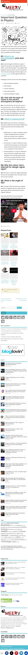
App (5, 523)
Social (3, 313)
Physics (8, 226)
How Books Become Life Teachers (14, 264)
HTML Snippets (8, 650)
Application (10, 523)
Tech (26, 539)
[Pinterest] (16, 653)
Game (12, 529)
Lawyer (21, 533)
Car (11, 525)
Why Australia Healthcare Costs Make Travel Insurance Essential (15, 384)
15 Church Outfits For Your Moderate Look (11, 331)
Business (5, 525)
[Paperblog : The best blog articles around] (16, 602)
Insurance (9, 533)
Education (4, 226)
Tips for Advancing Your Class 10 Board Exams (13, 247)
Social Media (15, 539)
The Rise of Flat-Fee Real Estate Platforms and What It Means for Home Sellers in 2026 (16, 437)
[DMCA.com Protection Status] (6, 602)
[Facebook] (7, 653)
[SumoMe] (26, 653)
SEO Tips (22, 538)
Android (2, 523)
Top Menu (6, 1)
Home (22, 531)
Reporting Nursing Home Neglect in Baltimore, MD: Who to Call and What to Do (15, 479)
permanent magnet (6, 73)
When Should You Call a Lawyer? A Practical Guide (14, 423)
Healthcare (10, 531)
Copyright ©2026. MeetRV (6, 646)
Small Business (8, 539)
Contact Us (11, 648)
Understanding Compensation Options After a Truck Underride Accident (16, 500)
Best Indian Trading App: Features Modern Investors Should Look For (14, 397)
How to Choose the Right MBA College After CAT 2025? (5, 247)
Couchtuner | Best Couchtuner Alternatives (11, 336)
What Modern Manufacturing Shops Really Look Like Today (15, 513)
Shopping (3, 539)
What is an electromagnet (7, 57)
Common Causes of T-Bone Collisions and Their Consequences (15, 486)
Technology (6, 541)
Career (13, 525)
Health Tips (16, 531)
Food (9, 529)
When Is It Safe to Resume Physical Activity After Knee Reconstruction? (15, 416)
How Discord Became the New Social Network (15, 458)
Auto (17, 523)
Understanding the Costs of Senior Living (15, 378)
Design (23, 525)
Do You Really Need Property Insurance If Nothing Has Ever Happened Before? (16, 410)
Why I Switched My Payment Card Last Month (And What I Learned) (15, 403)
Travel (13, 541)
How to (3, 533)
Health (4, 531)
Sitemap (16, 648)
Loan (9, 535)
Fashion (24, 527)
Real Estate (8, 538)
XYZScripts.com (20, 650)
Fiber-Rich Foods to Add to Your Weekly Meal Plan (14, 429)
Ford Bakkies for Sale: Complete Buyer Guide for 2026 (16, 472)
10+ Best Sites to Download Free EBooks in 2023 (5, 281)
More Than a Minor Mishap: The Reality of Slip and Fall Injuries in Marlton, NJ (16, 507)
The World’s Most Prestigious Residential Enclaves (13, 363)
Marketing (14, 536)
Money (24, 536)
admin (3, 23)
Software (22, 539)
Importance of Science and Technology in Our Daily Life (14, 329)
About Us (6, 648)
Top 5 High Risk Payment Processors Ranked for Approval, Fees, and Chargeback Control (15, 451)
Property (3, 537)
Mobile (19, 535)
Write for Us (21, 648)
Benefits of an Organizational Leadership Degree (13, 282)
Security (14, 538)
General (17, 23)
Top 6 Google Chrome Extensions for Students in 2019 (6, 300)
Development (4, 527)
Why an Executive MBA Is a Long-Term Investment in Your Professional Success (15, 494)
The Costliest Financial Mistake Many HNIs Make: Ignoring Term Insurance (15, 391)
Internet (15, 533)
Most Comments (5, 325)
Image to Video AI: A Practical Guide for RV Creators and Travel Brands (16, 443)
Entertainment (17, 527)
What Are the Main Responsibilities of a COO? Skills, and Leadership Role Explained (16, 465)
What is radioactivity (13, 119)
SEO (18, 537)
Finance (4, 529)
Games (15, 529)
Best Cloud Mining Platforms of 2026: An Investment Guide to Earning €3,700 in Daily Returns (16, 371)
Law (18, 533)
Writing (17, 541)
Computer (18, 525)
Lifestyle (4, 535)
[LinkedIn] (21, 653)
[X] (11, 653)
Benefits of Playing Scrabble (5, 263)
